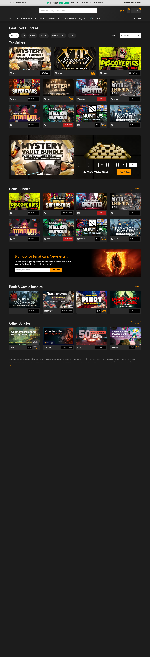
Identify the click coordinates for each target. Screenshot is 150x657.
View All (136, 189)
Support (137, 19)
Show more (14, 366)
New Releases (71, 19)
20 (123, 165)
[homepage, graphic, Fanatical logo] (22, 11)
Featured (14, 36)
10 (102, 165)
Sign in (121, 11)
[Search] (94, 10)
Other (72, 36)
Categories (26, 19)
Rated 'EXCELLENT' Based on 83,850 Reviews (87, 3)
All (24, 36)
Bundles (38, 19)
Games (32, 36)
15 (112, 165)
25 (133, 165)
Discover (13, 19)
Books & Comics (58, 36)
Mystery (82, 19)
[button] (17, 3)
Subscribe (56, 269)
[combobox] (78, 10)
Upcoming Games (54, 19)
